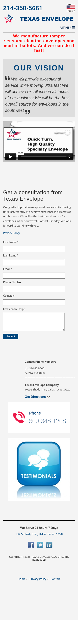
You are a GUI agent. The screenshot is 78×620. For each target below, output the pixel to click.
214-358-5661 (23, 8)
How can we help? (14, 309)
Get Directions (35, 396)
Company (9, 295)
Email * (7, 268)
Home (21, 579)
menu (66, 28)
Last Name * (10, 255)
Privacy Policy (11, 233)
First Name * (10, 242)
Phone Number (12, 282)
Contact (55, 579)
